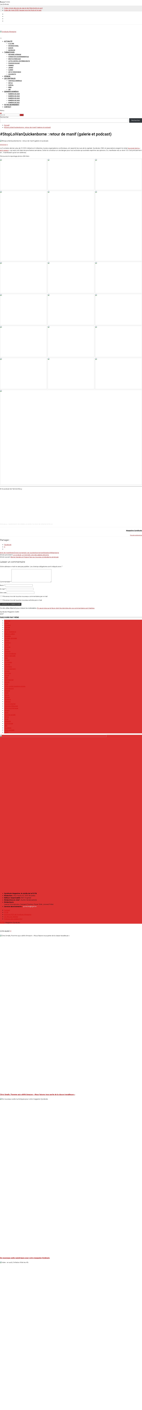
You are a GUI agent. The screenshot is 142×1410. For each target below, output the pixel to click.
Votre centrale (9, 730)
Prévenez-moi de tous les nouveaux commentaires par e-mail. (25, 596)
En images (8, 662)
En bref (6, 660)
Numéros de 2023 (14, 98)
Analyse (7, 629)
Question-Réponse (11, 706)
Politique (7, 702)
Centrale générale (15, 80)
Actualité (8, 41)
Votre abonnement (11, 105)
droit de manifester (7, 553)
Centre (6, 640)
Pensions (7, 699)
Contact (7, 107)
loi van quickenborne (32, 553)
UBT (9, 89)
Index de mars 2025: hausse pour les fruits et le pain (22, 10)
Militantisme (54, 553)
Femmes (11, 65)
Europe (10, 48)
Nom (2, 585)
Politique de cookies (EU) (13, 919)
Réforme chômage (14, 54)
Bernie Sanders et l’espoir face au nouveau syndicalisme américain (35, 557)
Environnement (10, 669)
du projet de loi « (134, 148)
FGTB (6, 912)
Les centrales (9, 78)
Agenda (7, 627)
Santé (6, 712)
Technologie (8, 723)
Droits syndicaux (14, 59)
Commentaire (5, 582)
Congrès (7, 647)
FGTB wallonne (3, 524)
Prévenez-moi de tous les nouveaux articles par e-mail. (22, 600)
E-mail (3, 589)
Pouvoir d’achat (14, 63)
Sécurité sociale (9, 715)
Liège (6, 684)
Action (6, 623)
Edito (6, 658)
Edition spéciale (9, 656)
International (13, 46)
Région (6, 710)
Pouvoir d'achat (9, 704)
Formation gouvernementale (18, 56)
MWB (9, 87)
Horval (11, 85)
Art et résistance (14, 72)
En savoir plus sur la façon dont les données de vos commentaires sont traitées (65, 608)
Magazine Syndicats (134, 530)
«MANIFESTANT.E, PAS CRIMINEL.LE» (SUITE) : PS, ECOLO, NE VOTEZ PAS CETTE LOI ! (30, 524)
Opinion (7, 76)
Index (6, 678)
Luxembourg (9, 688)
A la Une (11, 43)
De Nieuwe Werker (11, 917)
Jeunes (10, 67)
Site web (3, 593)
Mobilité (7, 691)
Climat (10, 70)
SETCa (10, 83)
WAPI (6, 732)
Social (6, 719)
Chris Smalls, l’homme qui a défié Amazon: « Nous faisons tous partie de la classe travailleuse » (37, 1095)
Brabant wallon (9, 634)
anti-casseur (4, 150)
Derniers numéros (11, 91)
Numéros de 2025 (14, 94)
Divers (6, 649)
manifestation (45, 553)
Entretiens (8, 667)
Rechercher (4, 117)
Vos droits (12, 74)
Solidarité (7, 721)
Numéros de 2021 (14, 102)
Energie (7, 664)
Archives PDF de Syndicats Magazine (17, 914)
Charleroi (7, 643)
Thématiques (9, 52)
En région (11, 50)
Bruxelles (7, 636)
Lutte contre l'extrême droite (14, 686)
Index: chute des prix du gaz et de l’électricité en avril (23, 8)
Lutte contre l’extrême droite (19, 61)
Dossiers (7, 651)
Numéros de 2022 (14, 100)
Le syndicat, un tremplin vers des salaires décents (31, 555)
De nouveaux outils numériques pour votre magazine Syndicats (25, 1258)
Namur (6, 695)
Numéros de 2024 (14, 96)
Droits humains (19, 553)
